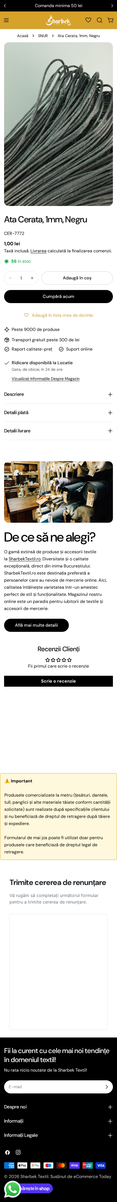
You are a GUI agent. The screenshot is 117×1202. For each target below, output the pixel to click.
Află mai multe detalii (36, 625)
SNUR (43, 35)
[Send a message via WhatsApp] (13, 1189)
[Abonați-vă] (106, 1087)
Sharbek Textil (34, 1176)
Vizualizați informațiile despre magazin (45, 378)
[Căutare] (99, 20)
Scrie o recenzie (58, 681)
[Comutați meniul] (6, 20)
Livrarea (38, 251)
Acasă (22, 35)
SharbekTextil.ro (25, 559)
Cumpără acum (58, 296)
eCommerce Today (92, 1176)
